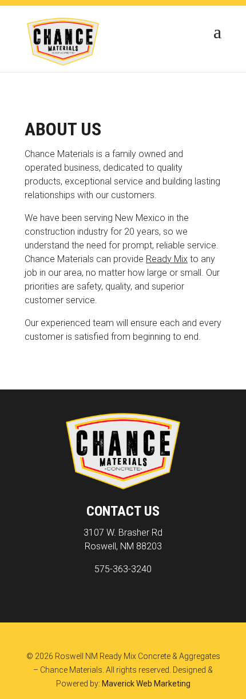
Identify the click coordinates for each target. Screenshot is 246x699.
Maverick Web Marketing (146, 683)
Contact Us (123, 511)
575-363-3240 (123, 569)
